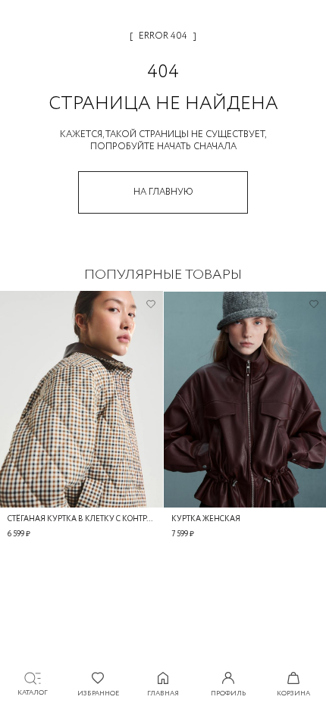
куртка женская (205, 519)
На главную (163, 192)
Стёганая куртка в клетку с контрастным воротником (81, 519)
